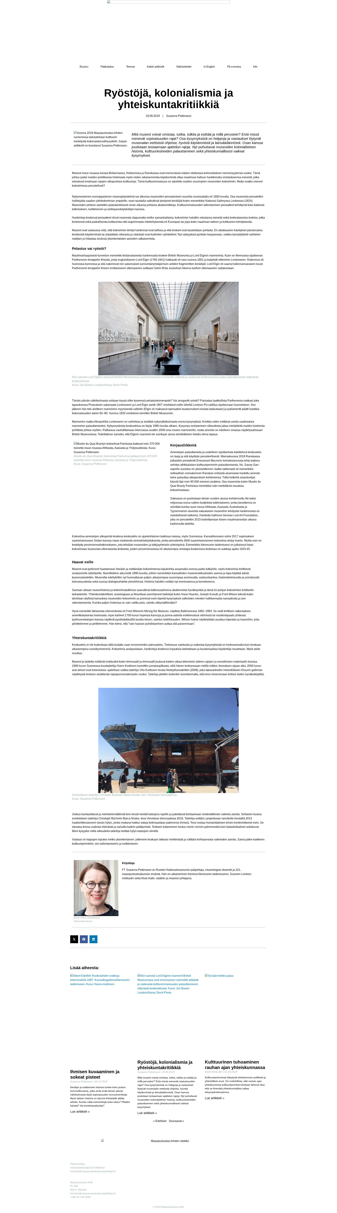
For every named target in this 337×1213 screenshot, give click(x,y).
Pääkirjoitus (107, 66)
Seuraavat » (176, 1121)
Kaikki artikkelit (155, 66)
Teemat (130, 66)
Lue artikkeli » (80, 1111)
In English (209, 66)
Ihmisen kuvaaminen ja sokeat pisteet (94, 1074)
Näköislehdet (183, 66)
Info (255, 66)
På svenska (234, 66)
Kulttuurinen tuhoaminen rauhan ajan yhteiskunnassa (235, 1064)
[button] (74, 939)
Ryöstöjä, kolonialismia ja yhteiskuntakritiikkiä (164, 1065)
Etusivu (84, 66)
